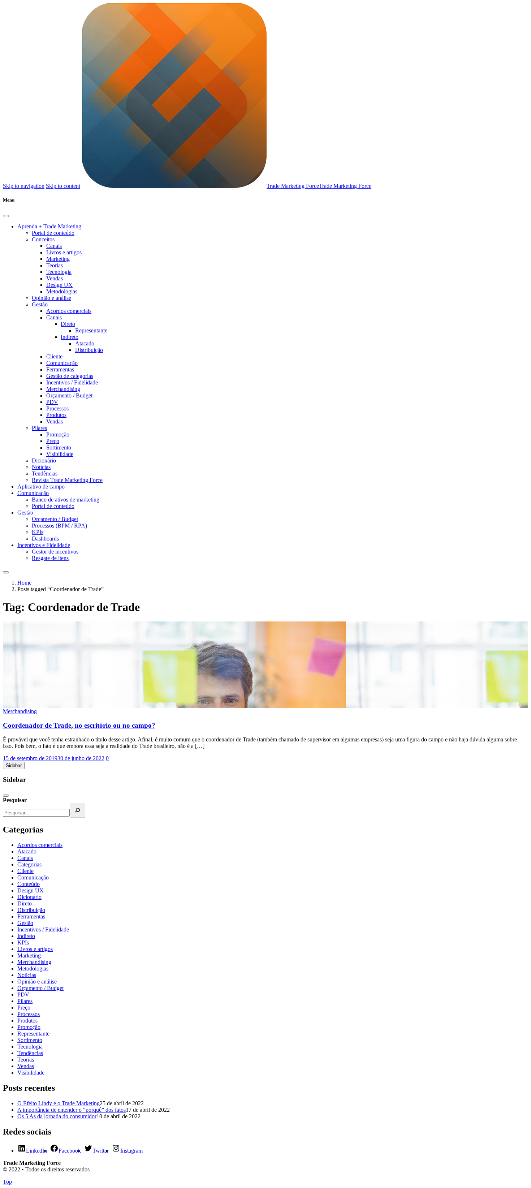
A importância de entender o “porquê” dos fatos (71, 1110)
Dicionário (44, 460)
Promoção (57, 434)
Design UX (59, 285)
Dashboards (45, 538)
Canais (54, 246)
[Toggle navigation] (6, 572)
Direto (68, 324)
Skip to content (63, 186)
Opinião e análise (51, 298)
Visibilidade (59, 454)
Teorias (54, 265)
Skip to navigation (23, 186)
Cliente (54, 356)
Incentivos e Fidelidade (43, 545)
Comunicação (62, 363)
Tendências (44, 473)
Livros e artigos (64, 252)
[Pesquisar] (77, 811)
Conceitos (43, 239)
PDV (52, 402)
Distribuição (89, 350)
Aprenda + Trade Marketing (49, 226)
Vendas (54, 278)
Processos (57, 408)
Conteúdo (28, 884)
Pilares (39, 428)
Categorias (29, 864)
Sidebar (14, 765)
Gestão (40, 304)
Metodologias (61, 291)
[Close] (6, 216)
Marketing (58, 259)
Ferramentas (60, 369)
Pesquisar (15, 800)
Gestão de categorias (69, 376)
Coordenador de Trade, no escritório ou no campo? (79, 725)
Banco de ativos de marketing (65, 499)
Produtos (56, 415)
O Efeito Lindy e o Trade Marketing (58, 1103)
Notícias (41, 467)
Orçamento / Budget (69, 395)
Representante (91, 330)
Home (24, 583)
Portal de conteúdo (53, 233)
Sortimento (58, 447)
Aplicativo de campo (41, 486)
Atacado (84, 343)
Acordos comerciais (68, 311)
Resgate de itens (50, 558)
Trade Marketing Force (293, 186)
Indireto (69, 337)
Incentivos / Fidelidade (72, 382)
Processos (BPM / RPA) (59, 525)
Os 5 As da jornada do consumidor (56, 1116)
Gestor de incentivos (55, 551)
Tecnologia (59, 272)
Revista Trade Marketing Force (67, 480)
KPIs (37, 532)
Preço (52, 441)
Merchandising (63, 389)
